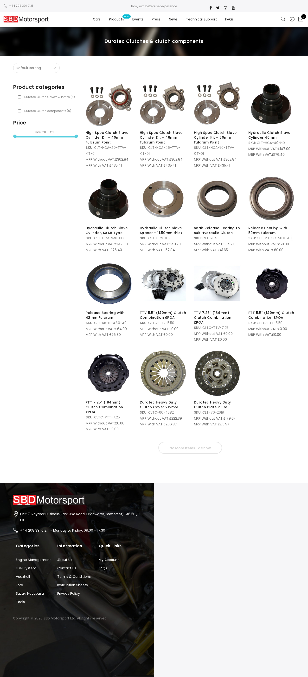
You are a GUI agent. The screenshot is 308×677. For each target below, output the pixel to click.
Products (116, 19)
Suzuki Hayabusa (30, 593)
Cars (97, 19)
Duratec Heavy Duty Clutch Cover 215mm (159, 405)
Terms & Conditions (74, 576)
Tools (20, 601)
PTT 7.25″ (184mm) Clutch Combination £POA (104, 407)
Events (137, 19)
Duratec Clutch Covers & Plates (49, 97)
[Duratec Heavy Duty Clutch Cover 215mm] (163, 373)
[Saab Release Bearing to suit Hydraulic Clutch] (217, 199)
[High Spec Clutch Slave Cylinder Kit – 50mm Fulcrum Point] (217, 103)
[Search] (283, 19)
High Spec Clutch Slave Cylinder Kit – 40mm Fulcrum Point (107, 137)
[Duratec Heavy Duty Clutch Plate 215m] (217, 373)
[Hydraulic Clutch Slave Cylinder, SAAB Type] (109, 199)
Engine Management (33, 559)
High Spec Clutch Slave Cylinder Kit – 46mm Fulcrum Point (161, 137)
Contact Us (66, 568)
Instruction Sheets (72, 585)
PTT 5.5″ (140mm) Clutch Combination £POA (271, 315)
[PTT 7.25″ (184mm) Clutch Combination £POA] (109, 373)
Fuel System (26, 568)
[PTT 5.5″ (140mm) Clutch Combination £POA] (271, 283)
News (173, 19)
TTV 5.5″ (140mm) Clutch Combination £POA (163, 315)
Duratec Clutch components (47, 111)
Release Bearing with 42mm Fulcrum (105, 315)
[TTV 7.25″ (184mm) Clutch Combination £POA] (217, 283)
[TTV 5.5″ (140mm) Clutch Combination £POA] (163, 283)
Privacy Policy (68, 593)
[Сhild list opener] (20, 103)
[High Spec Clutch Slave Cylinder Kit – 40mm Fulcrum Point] (109, 103)
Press (156, 19)
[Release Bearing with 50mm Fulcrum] (271, 199)
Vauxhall (23, 576)
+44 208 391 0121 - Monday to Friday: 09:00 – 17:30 (62, 530)
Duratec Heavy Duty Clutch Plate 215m (212, 405)
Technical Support (201, 19)
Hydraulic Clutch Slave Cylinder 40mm (269, 135)
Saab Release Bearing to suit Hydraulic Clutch (217, 230)
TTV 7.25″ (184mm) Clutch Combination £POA (212, 317)
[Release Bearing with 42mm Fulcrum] (109, 283)
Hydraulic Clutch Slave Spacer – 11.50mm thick (161, 230)
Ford (19, 585)
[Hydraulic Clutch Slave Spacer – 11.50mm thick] (163, 199)
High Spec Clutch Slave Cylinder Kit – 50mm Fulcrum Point (215, 137)
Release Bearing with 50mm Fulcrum (267, 230)
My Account (109, 559)
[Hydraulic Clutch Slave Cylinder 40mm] (271, 103)
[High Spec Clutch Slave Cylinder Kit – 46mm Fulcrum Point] (163, 103)
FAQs (229, 19)
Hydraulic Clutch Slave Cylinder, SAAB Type (107, 230)
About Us (64, 559)
